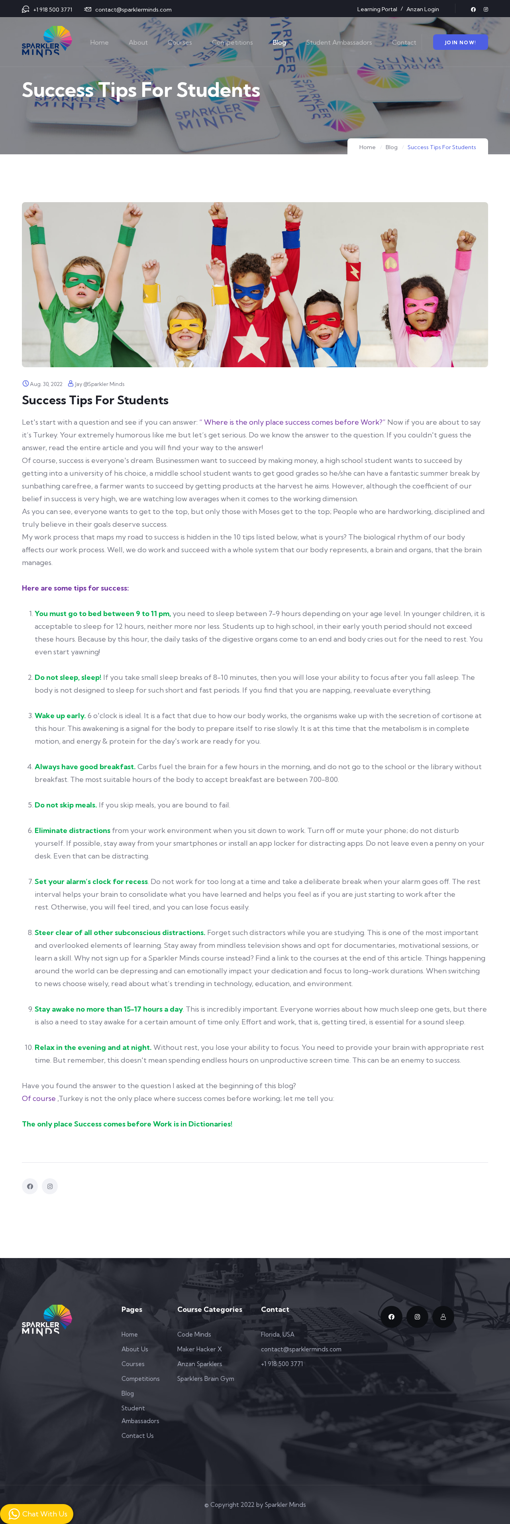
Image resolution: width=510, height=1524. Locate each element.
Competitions (232, 42)
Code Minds (194, 1334)
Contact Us (138, 1435)
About (138, 42)
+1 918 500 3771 (52, 9)
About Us (135, 1349)
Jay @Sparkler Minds (99, 384)
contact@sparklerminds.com (133, 9)
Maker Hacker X (199, 1349)
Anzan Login (422, 9)
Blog (279, 42)
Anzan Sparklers (199, 1364)
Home (99, 42)
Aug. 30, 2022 (46, 384)
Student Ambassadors (339, 42)
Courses (180, 42)
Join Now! (460, 42)
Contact (404, 42)
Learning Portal (377, 9)
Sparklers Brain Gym (205, 1378)
